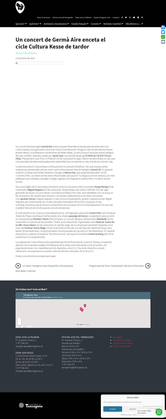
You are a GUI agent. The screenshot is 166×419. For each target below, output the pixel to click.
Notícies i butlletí (112, 23)
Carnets (95, 23)
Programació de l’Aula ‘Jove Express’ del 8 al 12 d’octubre (116, 265)
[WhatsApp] (163, 36)
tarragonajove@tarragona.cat (29, 346)
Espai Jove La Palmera (83, 17)
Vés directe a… (133, 23)
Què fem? (34, 23)
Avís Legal (117, 337)
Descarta (132, 409)
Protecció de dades (122, 340)
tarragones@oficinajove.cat (74, 367)
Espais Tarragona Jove (102, 17)
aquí (53, 256)
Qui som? (20, 23)
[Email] (163, 41)
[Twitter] (163, 32)
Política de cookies (126, 415)
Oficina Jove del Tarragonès (62, 17)
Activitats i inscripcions (55, 23)
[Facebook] (163, 27)
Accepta (113, 409)
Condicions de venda (123, 343)
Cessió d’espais (78, 23)
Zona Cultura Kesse (26, 53)
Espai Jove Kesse (43, 17)
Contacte (116, 17)
